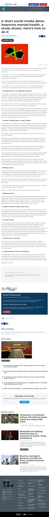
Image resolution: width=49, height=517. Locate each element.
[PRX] (24, 514)
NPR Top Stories (10, 318)
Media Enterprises (22, 497)
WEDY (4, 495)
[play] (3, 9)
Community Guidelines (30, 494)
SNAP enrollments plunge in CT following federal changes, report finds (25, 388)
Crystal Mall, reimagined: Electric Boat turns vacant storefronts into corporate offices (24, 377)
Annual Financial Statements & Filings (41, 481)
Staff (19, 488)
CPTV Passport (31, 496)
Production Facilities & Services (42, 501)
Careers (20, 500)
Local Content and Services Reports (42, 504)
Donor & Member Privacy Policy (32, 505)
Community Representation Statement (31, 489)
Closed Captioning (42, 487)
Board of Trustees (22, 491)
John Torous (4, 99)
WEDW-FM (5, 496)
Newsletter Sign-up (32, 480)
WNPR (8, 496)
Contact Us (20, 502)
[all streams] (47, 9)
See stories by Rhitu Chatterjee (9, 334)
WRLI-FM (4, 497)
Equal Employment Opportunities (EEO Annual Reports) (32, 501)
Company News (21, 482)
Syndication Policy (42, 493)
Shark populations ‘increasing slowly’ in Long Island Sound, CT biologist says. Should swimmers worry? (25, 383)
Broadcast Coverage (40, 485)
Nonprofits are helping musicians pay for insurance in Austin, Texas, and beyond (33, 434)
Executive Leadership (20, 486)
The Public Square (42, 506)
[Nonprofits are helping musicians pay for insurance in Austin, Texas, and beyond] (10, 435)
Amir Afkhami (30, 211)
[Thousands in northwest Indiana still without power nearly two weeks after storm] (10, 419)
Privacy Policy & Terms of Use (31, 508)
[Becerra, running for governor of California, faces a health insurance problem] (10, 460)
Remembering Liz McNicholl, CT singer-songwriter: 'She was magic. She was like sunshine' (24, 366)
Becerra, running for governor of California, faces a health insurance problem (32, 459)
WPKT (12, 496)
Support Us (20, 505)
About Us (20, 480)
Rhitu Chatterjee (11, 35)
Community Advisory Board (21, 495)
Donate (44, 4)
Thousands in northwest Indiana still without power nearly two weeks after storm (33, 418)
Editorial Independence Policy (41, 496)
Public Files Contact (6, 498)
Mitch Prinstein (40, 172)
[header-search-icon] (26, 4)
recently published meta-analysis (19, 86)
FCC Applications (41, 490)
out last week (12, 75)
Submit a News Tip (22, 508)
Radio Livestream (32, 486)
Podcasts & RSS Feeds (31, 483)
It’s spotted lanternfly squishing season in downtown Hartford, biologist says (26, 372)
